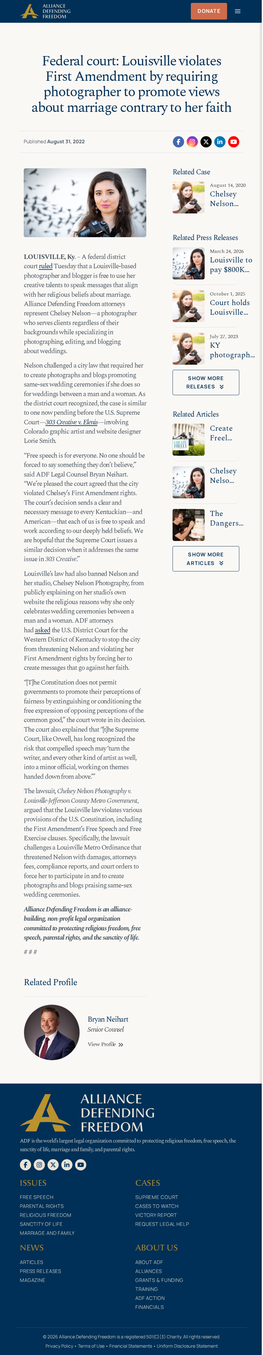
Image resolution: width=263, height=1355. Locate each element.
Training (146, 1289)
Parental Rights (42, 1206)
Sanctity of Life (41, 1224)
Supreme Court (156, 1197)
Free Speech (37, 1197)
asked (42, 630)
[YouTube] (233, 141)
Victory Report (156, 1215)
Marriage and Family (47, 1233)
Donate (209, 10)
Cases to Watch (157, 1206)
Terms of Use (91, 1346)
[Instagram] (192, 141)
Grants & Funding (159, 1280)
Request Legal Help (162, 1224)
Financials (149, 1307)
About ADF (149, 1262)
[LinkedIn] (219, 141)
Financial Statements (130, 1346)
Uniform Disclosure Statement (187, 1346)
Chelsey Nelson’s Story (224, 480)
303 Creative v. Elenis (72, 422)
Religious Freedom (46, 1215)
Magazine (33, 1280)
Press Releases (40, 1271)
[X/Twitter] (206, 141)
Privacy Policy (59, 1346)
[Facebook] (178, 141)
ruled (46, 266)
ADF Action (150, 1298)
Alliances (148, 1271)
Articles (31, 1262)
